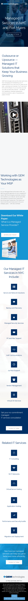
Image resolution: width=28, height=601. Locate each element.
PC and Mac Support (14, 338)
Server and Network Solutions (14, 293)
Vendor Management (14, 386)
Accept (14, 595)
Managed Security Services (14, 323)
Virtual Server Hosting (14, 489)
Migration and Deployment (14, 536)
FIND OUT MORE (15, 34)
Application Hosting (14, 506)
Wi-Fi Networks (14, 474)
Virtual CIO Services (14, 401)
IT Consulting (14, 459)
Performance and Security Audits (14, 521)
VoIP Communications (14, 355)
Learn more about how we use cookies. (14, 598)
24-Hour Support (14, 370)
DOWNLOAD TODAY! (10, 235)
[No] (26, 591)
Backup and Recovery (14, 308)
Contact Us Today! (14, 428)
